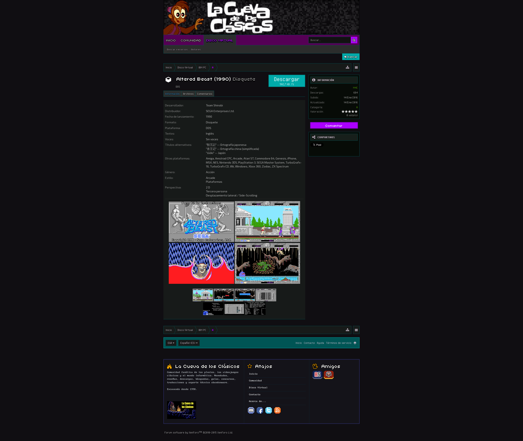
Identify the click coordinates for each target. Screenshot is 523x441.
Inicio (171, 40)
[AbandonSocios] (317, 378)
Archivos (188, 93)
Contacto (309, 342)
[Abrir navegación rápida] (347, 67)
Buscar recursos (177, 49)
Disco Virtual (219, 40)
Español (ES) (187, 342)
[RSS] (277, 413)
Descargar (287, 81)
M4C (355, 87)
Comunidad (191, 40)
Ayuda (320, 342)
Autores (196, 49)
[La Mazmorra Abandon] (329, 378)
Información (172, 93)
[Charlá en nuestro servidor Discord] (251, 413)
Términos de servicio (338, 342)
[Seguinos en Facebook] (260, 413)
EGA (170, 342)
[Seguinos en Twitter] (268, 413)
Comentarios (204, 93)
